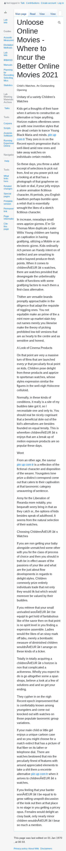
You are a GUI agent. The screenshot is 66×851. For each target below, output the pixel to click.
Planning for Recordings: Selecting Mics (10, 75)
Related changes (8, 187)
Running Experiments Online (10, 143)
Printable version (8, 202)
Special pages (7, 195)
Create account (48, 3)
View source (41, 15)
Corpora (8, 123)
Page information (9, 217)
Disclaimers (46, 848)
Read (32, 14)
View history (52, 15)
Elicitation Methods (8, 46)
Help (6, 161)
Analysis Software (8, 134)
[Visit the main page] (5, 12)
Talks (7, 108)
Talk (23, 3)
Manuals (8, 65)
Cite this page (6, 226)
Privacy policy (20, 848)
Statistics (8, 85)
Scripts (7, 128)
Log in (61, 3)
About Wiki (33, 848)
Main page (20, 14)
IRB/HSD (8, 60)
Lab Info (6, 21)
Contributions (32, 3)
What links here (6, 179)
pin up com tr (25, 464)
